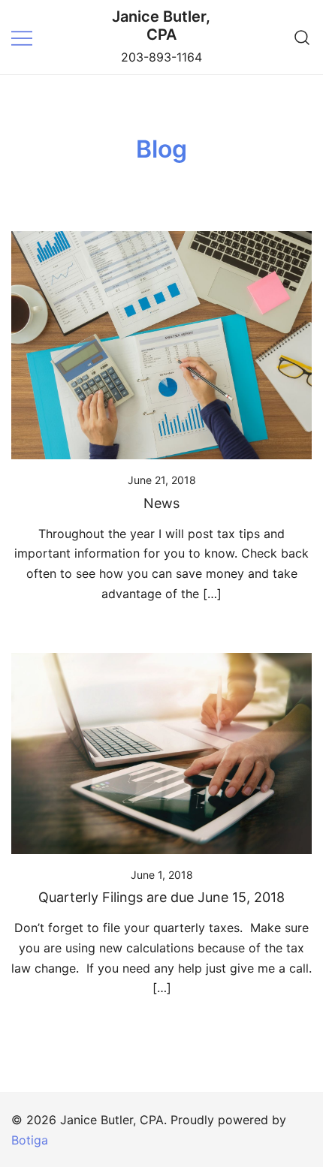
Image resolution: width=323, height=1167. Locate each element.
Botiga (29, 1139)
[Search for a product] (302, 37)
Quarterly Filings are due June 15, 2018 (161, 897)
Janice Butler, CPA (161, 26)
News (161, 503)
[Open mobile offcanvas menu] (21, 37)
